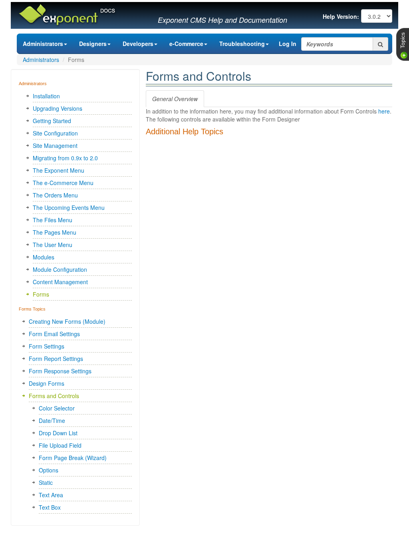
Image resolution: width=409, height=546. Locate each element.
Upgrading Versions (57, 108)
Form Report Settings (56, 359)
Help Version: (341, 16)
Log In (287, 44)
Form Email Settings (54, 334)
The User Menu (52, 245)
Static (46, 482)
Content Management (60, 282)
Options (48, 470)
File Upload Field (60, 445)
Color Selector (57, 408)
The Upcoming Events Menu (69, 207)
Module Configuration (60, 269)
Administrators (41, 60)
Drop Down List (58, 433)
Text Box (50, 507)
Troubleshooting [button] (242, 44)
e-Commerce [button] (186, 44)
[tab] (175, 98)
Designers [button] (93, 44)
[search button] (380, 44)
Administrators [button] (43, 44)
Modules (43, 257)
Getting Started (52, 121)
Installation (46, 96)
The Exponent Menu (58, 170)
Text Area (51, 495)
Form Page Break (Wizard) (73, 458)
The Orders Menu (55, 195)
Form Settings (46, 346)
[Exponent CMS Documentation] (67, 14)
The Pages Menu (54, 232)
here (384, 111)
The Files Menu (52, 220)
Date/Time (52, 420)
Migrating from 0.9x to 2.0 (65, 158)
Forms (41, 294)
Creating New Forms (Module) (67, 321)
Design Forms (46, 383)
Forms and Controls (54, 396)
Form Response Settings (60, 371)
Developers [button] (138, 44)
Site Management (55, 145)
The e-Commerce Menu (63, 183)
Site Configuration (55, 133)
